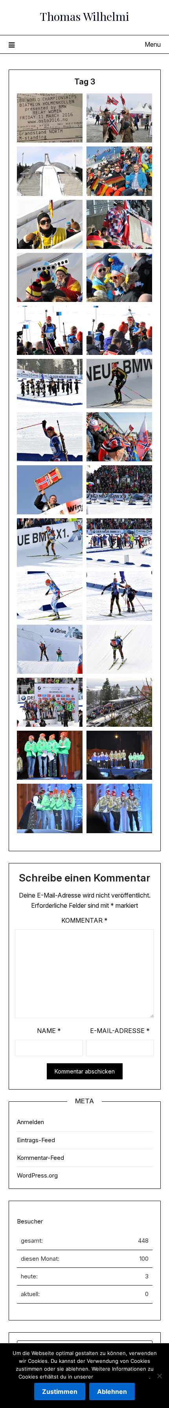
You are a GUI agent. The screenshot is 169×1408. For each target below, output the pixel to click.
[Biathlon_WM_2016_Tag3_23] (50, 702)
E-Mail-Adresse (120, 1031)
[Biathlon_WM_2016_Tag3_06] (119, 224)
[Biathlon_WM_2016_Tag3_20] (119, 595)
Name (49, 1031)
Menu (153, 44)
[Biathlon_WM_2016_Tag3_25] (50, 755)
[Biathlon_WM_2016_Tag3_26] (119, 755)
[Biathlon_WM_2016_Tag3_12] (119, 383)
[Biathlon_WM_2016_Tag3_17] (50, 542)
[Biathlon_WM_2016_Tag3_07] (50, 277)
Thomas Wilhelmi (84, 16)
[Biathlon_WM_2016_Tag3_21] (50, 649)
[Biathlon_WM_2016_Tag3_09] (50, 330)
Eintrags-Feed (36, 1140)
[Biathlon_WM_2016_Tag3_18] (119, 542)
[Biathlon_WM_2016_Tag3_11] (50, 383)
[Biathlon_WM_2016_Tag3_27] (50, 808)
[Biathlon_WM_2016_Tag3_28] (119, 808)
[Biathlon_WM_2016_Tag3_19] (50, 595)
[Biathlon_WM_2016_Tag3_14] (119, 436)
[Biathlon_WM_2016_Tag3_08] (119, 277)
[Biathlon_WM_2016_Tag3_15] (50, 489)
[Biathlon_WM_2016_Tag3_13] (50, 436)
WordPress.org (37, 1175)
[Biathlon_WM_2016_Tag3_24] (119, 702)
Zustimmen (59, 1391)
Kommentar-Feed (40, 1157)
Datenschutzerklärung (122, 1376)
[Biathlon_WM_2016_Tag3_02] (119, 118)
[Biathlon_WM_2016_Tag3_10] (119, 330)
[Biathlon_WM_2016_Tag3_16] (119, 489)
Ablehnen (112, 1391)
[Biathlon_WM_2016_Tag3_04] (119, 171)
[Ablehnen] (159, 1376)
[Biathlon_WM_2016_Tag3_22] (119, 649)
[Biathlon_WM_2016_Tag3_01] (50, 118)
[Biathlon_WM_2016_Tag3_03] (50, 171)
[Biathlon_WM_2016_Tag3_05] (50, 224)
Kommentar (84, 920)
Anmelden (30, 1122)
